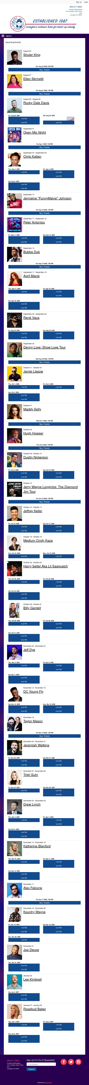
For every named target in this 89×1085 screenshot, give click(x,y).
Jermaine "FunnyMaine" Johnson (47, 198)
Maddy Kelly (32, 409)
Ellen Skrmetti (33, 78)
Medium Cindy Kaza (38, 540)
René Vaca (31, 317)
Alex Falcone (32, 887)
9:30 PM (24, 122)
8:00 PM (59, 711)
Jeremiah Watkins (36, 745)
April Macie (31, 275)
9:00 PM (59, 122)
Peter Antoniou (34, 222)
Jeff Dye (29, 649)
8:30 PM (24, 399)
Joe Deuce (31, 949)
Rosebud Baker (34, 1008)
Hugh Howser (33, 433)
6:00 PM (24, 395)
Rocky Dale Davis (36, 102)
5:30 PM (59, 707)
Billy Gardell (32, 607)
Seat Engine (48, 1082)
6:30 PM (59, 172)
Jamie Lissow (33, 371)
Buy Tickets (45, 69)
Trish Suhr (30, 774)
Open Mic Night (34, 132)
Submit (31, 1069)
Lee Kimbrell (32, 979)
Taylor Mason (33, 721)
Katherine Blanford (37, 846)
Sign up (78, 2)
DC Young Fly (33, 691)
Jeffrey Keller (32, 510)
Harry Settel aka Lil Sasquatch (45, 566)
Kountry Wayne (34, 911)
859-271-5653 (13, 1060)
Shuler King (31, 54)
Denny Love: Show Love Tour (44, 347)
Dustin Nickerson (35, 457)
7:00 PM (24, 118)
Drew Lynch (31, 804)
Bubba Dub (31, 251)
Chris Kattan (32, 156)
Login (86, 2)
